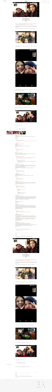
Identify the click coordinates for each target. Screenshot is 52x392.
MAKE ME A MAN (35, 3)
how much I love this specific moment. (26, 260)
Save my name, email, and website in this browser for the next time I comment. (24, 236)
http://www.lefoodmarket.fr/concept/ (19, 208)
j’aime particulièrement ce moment (28, 24)
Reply (16, 138)
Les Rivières (29, 3)
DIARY (14, 3)
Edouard (19, 192)
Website (16, 235)
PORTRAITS (18, 3)
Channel (22, 3)
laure (16, 201)
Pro (26, 3)
